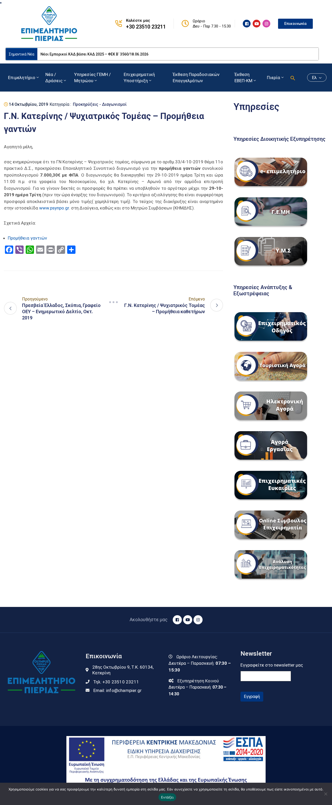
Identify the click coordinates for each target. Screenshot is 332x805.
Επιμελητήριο (21, 77)
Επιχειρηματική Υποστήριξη (139, 77)
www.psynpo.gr (54, 208)
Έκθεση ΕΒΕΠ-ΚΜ (243, 77)
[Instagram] (266, 23)
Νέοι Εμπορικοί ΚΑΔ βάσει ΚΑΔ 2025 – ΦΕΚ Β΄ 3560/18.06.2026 (94, 54)
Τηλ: (116, 681)
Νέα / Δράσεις (54, 77)
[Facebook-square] (247, 23)
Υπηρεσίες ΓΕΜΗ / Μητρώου (92, 77)
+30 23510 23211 (146, 27)
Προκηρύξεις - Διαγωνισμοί (100, 104)
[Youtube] (256, 23)
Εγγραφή (252, 696)
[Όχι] (325, 793)
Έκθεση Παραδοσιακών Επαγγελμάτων (196, 77)
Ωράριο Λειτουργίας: (197, 656)
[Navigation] (113, 302)
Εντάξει (167, 797)
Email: (117, 690)
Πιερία (273, 77)
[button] (292, 77)
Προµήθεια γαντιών (27, 238)
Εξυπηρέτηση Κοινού (198, 680)
